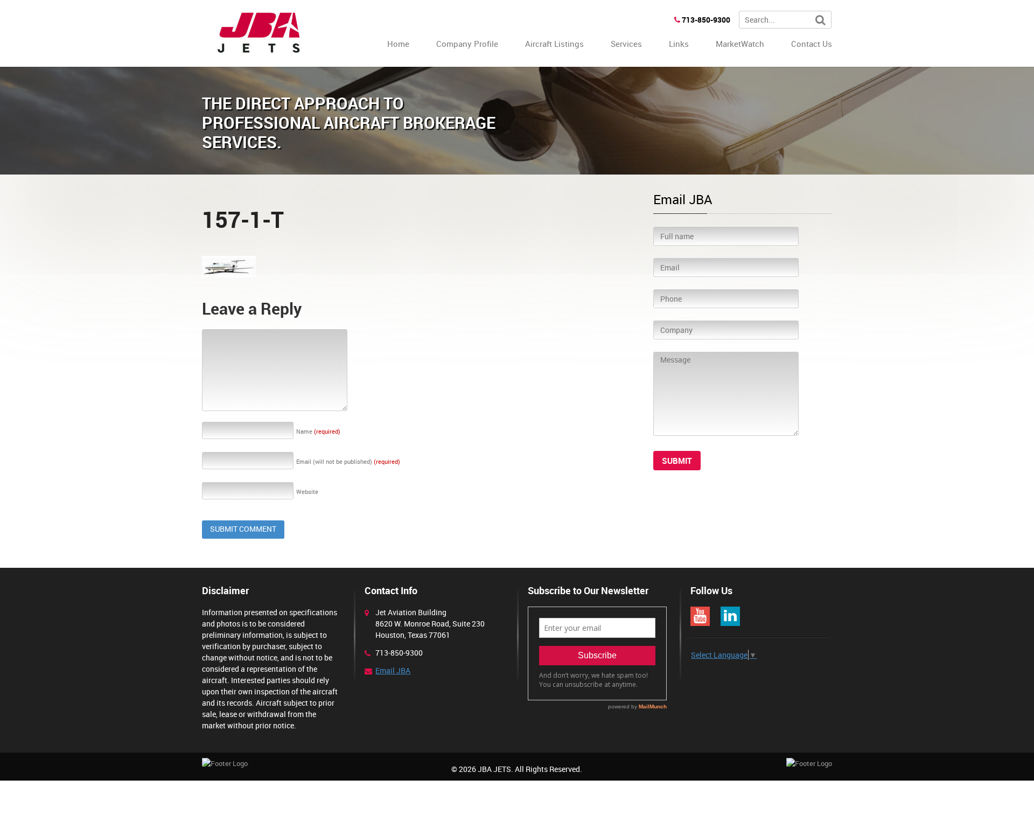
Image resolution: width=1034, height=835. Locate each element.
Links (679, 43)
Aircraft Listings (554, 43)
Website (307, 492)
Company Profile (467, 43)
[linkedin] (730, 616)
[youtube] (700, 616)
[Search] (820, 20)
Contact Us (811, 43)
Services (626, 43)
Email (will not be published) (348, 461)
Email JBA (392, 670)
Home (398, 43)
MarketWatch (740, 43)
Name (318, 431)
